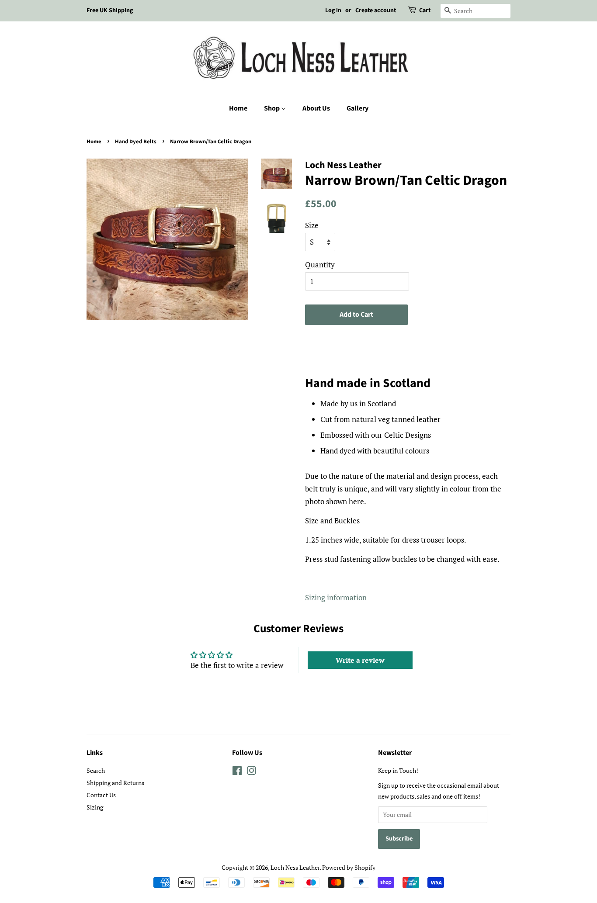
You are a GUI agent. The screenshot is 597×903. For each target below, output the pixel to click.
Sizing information (336, 597)
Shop (272, 108)
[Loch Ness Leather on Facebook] (237, 772)
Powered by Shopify (348, 867)
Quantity (320, 264)
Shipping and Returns (115, 782)
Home (238, 108)
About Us (316, 108)
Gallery (357, 108)
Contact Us (101, 795)
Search (96, 770)
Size (312, 225)
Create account (375, 10)
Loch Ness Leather (295, 867)
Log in (333, 10)
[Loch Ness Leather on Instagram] (251, 772)
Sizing (95, 807)
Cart (424, 10)
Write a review (360, 660)
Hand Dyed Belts (135, 141)
